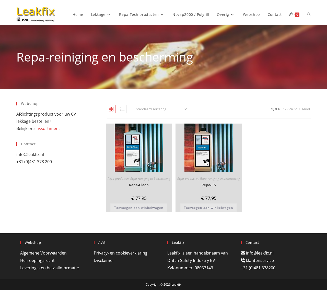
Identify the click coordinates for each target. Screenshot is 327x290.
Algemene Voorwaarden (43, 253)
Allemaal (303, 109)
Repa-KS (209, 185)
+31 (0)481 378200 (258, 268)
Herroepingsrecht (37, 260)
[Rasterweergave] (111, 109)
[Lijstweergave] (122, 109)
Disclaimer (104, 260)
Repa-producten (118, 178)
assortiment (48, 128)
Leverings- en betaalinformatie (49, 268)
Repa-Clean (139, 185)
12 (285, 109)
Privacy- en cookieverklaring (120, 253)
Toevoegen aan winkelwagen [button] (139, 208)
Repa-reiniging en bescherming (150, 178)
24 (291, 109)
